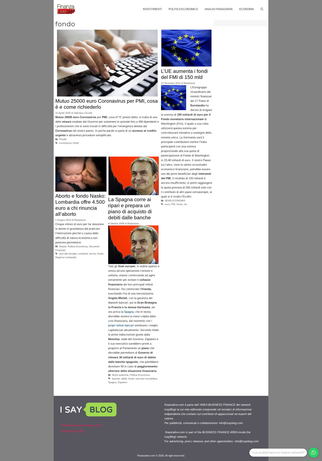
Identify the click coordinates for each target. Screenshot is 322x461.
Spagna (112, 382)
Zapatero (122, 382)
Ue (185, 204)
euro (167, 204)
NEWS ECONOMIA (175, 200)
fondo (76, 143)
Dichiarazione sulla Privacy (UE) (80, 425)
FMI (173, 204)
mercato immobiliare (146, 378)
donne (92, 253)
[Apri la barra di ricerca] (262, 9)
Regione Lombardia (65, 257)
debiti (124, 378)
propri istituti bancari (121, 325)
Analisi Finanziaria (219, 9)
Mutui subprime (120, 375)
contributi (83, 253)
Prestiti (62, 139)
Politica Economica (183, 9)
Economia (246, 9)
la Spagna (127, 311)
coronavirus (65, 143)
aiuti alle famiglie (68, 253)
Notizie (62, 246)
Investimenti (152, 9)
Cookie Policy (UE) (72, 431)
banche (116, 378)
